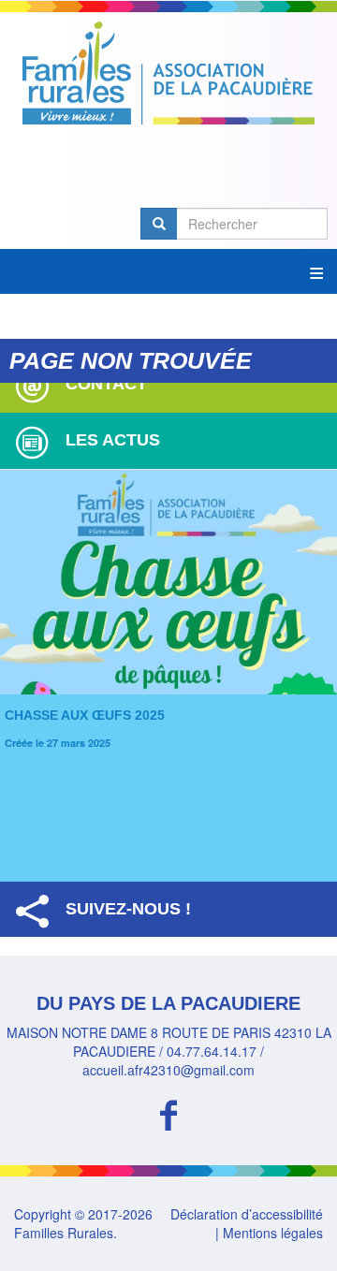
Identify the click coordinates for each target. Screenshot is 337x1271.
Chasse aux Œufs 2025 (85, 715)
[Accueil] (168, 73)
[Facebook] (168, 1112)
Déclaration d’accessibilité (246, 1214)
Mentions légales (273, 1232)
